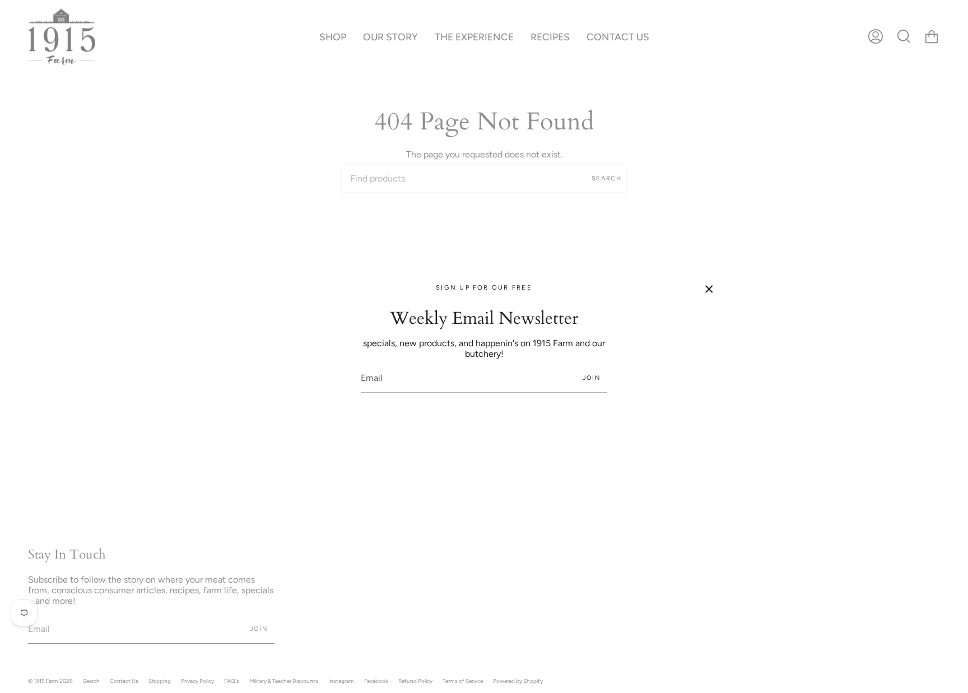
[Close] (709, 289)
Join (592, 378)
